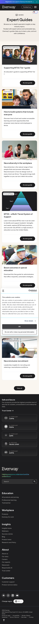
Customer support (8, 582)
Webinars (5, 531)
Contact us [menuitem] (27, 7)
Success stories (7, 534)
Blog (3, 537)
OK (19, 326)
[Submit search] (35, 481)
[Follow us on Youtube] (17, 595)
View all (19, 388)
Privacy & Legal (6, 615)
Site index (24, 617)
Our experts (6, 562)
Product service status (9, 585)
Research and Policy (9, 542)
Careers (4, 559)
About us (5, 554)
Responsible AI (7, 568)
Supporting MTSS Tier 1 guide (17, 68)
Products (5, 514)
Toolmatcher (6, 503)
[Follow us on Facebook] (3, 595)
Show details (29, 321)
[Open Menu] (35, 7)
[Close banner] (37, 2)
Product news (6, 539)
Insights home (7, 528)
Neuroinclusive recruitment (16, 361)
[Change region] (35, 12)
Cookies (31, 617)
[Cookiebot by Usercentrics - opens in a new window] (28, 291)
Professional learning (9, 500)
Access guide (29, 83)
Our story (5, 556)
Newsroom (5, 565)
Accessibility (16, 615)
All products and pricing (10, 497)
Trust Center (7, 411)
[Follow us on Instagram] (8, 595)
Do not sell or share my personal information (19, 332)
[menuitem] (4, 620)
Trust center (6, 571)
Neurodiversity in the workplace (18, 163)
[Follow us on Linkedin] (12, 595)
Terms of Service (14, 617)
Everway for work (8, 517)
